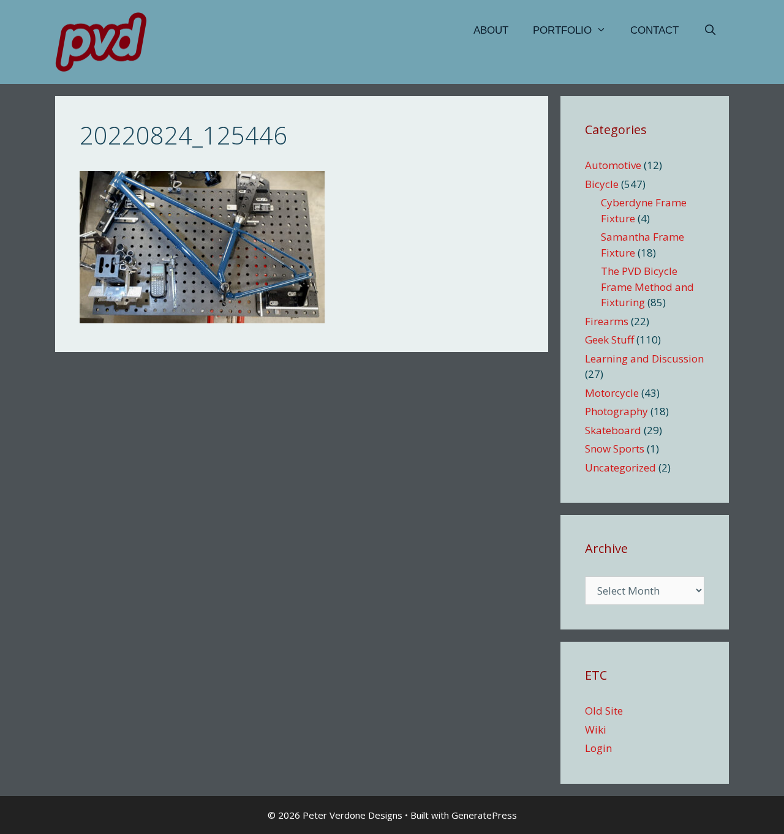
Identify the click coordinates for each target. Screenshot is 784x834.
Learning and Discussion (644, 358)
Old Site (604, 711)
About (490, 30)
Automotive (613, 165)
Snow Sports (614, 448)
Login (598, 748)
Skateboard (613, 430)
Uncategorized (620, 467)
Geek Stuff (609, 339)
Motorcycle (612, 393)
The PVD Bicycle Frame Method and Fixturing (647, 286)
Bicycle (602, 184)
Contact (654, 30)
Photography (616, 411)
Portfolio (562, 30)
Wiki (595, 730)
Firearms (606, 321)
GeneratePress (484, 815)
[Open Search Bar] (710, 30)
